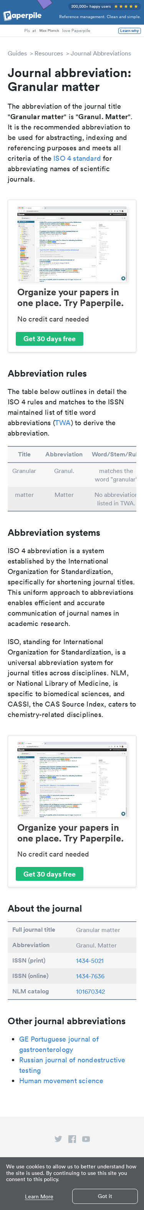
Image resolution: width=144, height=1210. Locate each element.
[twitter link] (58, 1140)
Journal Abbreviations (101, 53)
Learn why (129, 31)
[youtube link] (86, 1140)
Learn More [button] (39, 1196)
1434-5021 (90, 960)
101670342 (90, 991)
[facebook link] (72, 1140)
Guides (17, 53)
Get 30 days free (49, 338)
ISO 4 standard (77, 158)
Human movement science (61, 1080)
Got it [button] (105, 1196)
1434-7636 (90, 976)
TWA (63, 422)
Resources (49, 53)
